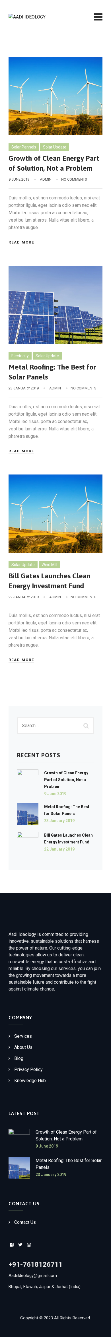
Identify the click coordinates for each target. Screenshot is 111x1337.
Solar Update (54, 147)
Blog (18, 1058)
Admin (46, 179)
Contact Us (25, 1222)
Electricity (20, 356)
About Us (23, 1047)
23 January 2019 (59, 820)
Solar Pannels (23, 147)
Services (23, 1036)
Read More (21, 242)
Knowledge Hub (30, 1080)
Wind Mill (49, 564)
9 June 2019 (55, 793)
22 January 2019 (59, 849)
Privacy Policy (28, 1069)
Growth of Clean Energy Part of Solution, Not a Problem (66, 780)
